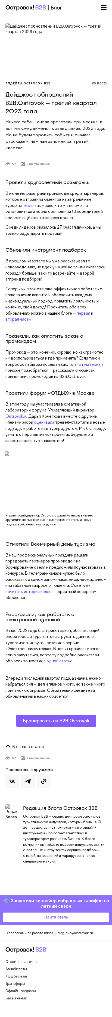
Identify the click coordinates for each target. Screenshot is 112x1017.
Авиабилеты (16, 968)
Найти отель (56, 917)
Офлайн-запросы (20, 990)
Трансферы (15, 983)
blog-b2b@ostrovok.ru (75, 933)
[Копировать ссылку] (44, 781)
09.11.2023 (99, 83)
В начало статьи (27, 746)
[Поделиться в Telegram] (28, 781)
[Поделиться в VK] (12, 781)
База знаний (16, 998)
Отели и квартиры (21, 961)
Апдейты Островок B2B (28, 83)
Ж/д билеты (16, 976)
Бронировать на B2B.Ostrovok (56, 721)
